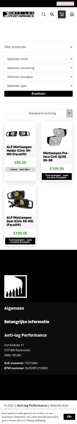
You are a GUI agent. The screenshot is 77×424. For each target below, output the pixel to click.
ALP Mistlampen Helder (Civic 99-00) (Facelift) (19, 151)
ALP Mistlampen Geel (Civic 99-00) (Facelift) (20, 221)
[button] (44, 14)
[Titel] (18, 14)
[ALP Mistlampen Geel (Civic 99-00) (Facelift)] (20, 199)
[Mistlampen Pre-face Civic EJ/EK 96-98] (57, 135)
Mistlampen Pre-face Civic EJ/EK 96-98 (56, 157)
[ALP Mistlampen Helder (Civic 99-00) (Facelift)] (20, 132)
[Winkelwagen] (62, 14)
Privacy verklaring (35, 420)
